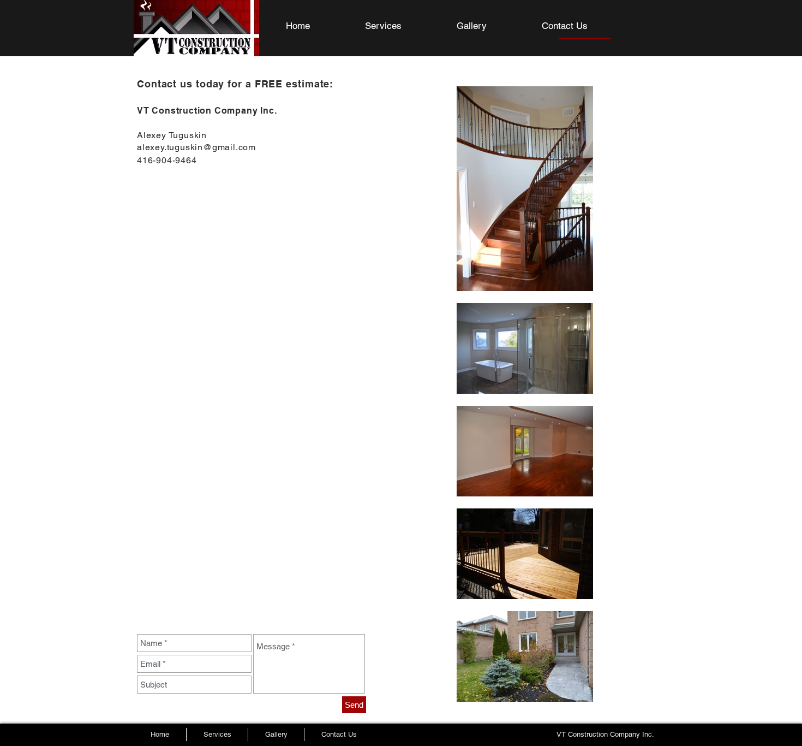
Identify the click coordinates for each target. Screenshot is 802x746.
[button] (491, 25)
